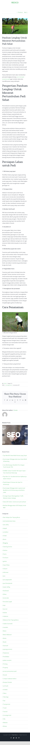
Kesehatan (6, 590)
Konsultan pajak (7, 601)
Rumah (5, 675)
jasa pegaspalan (7, 579)
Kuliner (5, 612)
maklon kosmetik (7, 623)
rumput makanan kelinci (9, 678)
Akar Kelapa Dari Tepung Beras (11, 517)
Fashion (5, 550)
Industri (5, 568)
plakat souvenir (7, 660)
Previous (20, 12)
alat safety (6, 524)
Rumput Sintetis (7, 682)
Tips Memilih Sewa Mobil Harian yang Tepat (15, 455)
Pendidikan (6, 656)
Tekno (4, 693)
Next (25, 12)
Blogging (5, 543)
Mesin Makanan (7, 634)
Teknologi (5, 697)
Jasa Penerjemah (7, 583)
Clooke (4, 383)
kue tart (5, 609)
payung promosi (7, 649)
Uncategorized (8, 385)
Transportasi (6, 704)
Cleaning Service (7, 546)
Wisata (5, 726)
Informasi (5, 572)
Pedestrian (6, 653)
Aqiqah (5, 528)
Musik (4, 642)
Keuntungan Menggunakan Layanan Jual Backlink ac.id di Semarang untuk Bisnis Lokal (14, 490)
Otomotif (5, 645)
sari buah (5, 686)
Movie (4, 638)
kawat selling (6, 587)
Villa (4, 719)
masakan (5, 627)
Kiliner (5, 594)
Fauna (4, 554)
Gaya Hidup (6, 565)
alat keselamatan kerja (9, 521)
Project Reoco (15, 735)
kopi (4, 605)
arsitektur (5, 532)
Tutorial (5, 711)
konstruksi (6, 598)
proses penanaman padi (9, 671)
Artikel (5, 536)
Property (5, 667)
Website (5, 722)
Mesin (4, 631)
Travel (4, 708)
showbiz (5, 689)
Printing (5, 664)
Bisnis (4, 539)
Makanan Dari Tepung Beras (11, 620)
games (5, 561)
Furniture (5, 557)
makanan (5, 616)
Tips (4, 700)
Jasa (4, 576)
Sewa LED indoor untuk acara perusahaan (14, 502)
